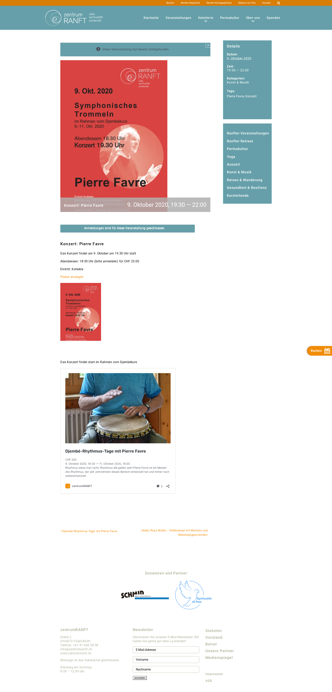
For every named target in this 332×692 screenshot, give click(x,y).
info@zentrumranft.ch (76, 649)
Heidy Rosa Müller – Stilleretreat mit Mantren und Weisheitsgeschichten (174, 532)
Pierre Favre (235, 96)
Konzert (251, 96)
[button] (278, 3)
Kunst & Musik (238, 82)
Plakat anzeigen (72, 277)
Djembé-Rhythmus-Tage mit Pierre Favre (89, 531)
